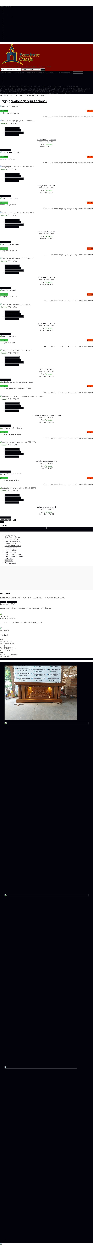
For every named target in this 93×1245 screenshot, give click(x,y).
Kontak (7, 34)
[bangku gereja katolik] (9, 152)
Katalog (8, 30)
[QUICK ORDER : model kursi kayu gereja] (46, 109)
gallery (16, 17)
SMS (12, 76)
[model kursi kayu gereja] (10, 106)
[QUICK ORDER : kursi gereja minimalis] (46, 246)
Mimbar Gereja (10, 543)
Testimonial (9, 39)
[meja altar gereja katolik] (10, 474)
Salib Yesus (9, 559)
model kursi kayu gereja (46, 140)
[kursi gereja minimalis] (9, 244)
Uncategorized (10, 563)
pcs (2, 522)
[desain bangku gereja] (9, 198)
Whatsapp (14, 133)
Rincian (23, 528)
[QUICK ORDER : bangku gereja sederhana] (46, 430)
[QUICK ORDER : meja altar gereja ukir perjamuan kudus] (46, 384)
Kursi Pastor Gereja (12, 537)
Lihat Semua (12, 602)
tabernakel (9, 561)
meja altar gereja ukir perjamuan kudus (46, 415)
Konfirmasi (9, 32)
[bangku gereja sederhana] (11, 428)
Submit (3, 602)
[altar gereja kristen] (8, 336)
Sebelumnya (5, 520)
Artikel (7, 13)
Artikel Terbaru (10, 41)
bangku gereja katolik (46, 185)
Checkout (70, 528)
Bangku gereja (10, 535)
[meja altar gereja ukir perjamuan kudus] (16, 382)
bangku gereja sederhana (46, 461)
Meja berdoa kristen (13, 541)
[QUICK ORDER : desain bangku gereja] (46, 200)
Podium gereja (10, 552)
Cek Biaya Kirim (11, 21)
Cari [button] (42, 69)
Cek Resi (8, 24)
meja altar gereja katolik (46, 507)
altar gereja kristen (46, 369)
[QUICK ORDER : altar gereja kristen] (46, 338)
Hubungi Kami (5, 150)
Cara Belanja (10, 19)
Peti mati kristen (11, 550)
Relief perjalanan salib (13, 554)
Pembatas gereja (11, 548)
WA (12, 81)
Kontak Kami (78, 72)
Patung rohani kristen (13, 546)
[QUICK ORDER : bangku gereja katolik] (46, 154)
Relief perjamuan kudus (14, 556)
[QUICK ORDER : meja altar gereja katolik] (46, 476)
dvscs (11, 15)
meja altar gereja (11, 539)
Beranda (8, 11)
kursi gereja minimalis (46, 277)
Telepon (13, 130)
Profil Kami (9, 36)
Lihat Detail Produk (11, 135)
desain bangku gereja (46, 231)
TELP (12, 79)
